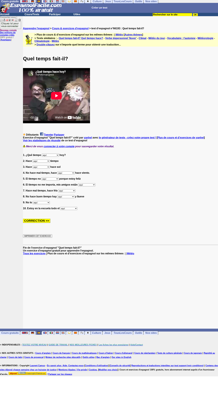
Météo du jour (156, 38)
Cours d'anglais (43, 353)
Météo (119, 34)
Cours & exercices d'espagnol (70, 28)
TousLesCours (123, 333)
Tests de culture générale (169, 353)
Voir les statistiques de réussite (42, 140)
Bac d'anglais (103, 357)
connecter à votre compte (59, 146)
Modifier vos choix (108, 370)
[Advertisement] (120, 291)
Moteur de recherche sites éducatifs (63, 357)
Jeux (107, 333)
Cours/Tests (32, 14)
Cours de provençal (34, 357)
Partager (59, 134)
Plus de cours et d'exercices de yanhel (180, 137)
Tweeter (48, 134)
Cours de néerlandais (144, 353)
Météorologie (205, 38)
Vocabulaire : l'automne (181, 38)
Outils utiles (88, 357)
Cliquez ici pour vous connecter (10, 24)
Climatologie (42, 41)
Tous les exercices (34, 253)
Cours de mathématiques (84, 353)
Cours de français (61, 353)
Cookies (93, 370)
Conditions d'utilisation (96, 365)
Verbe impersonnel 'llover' (121, 38)
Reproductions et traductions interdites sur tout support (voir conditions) (167, 365)
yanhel (88, 137)
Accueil (4, 14)
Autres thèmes (133, 34)
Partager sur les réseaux (60, 374)
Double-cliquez (46, 44)
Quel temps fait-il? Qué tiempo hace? (81, 38)
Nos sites (151, 333)
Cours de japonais (193, 353)
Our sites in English (121, 357)
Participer (55, 14)
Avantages (6, 40)
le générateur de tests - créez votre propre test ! (127, 137)
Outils (138, 333)
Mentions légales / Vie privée (72, 370)
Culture (96, 333)
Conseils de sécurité (120, 365)
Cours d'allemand (123, 353)
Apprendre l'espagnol (36, 28)
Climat (142, 38)
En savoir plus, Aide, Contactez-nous (65, 365)
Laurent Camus (37, 365)
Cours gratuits (10, 333)
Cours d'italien (106, 353)
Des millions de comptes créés (8, 32)
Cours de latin (15, 357)
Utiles (76, 14)
